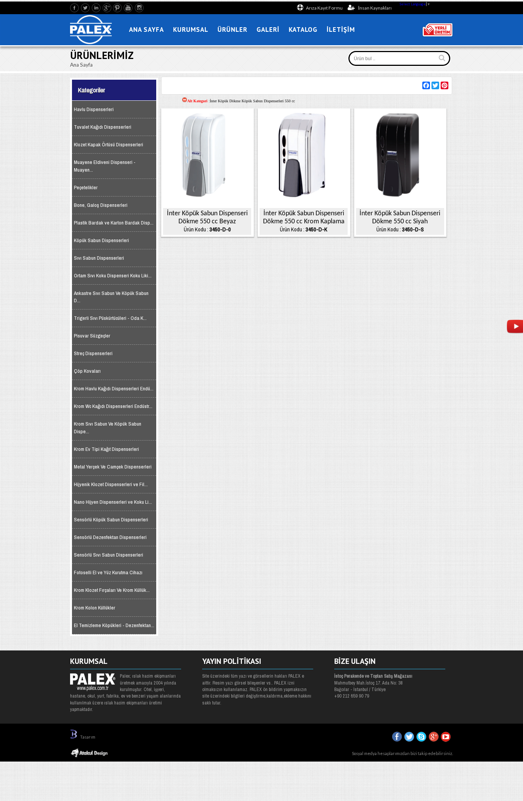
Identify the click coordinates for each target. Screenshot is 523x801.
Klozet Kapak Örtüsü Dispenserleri (108, 144)
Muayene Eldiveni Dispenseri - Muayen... (105, 165)
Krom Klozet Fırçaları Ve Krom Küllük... (112, 590)
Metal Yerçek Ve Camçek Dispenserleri (113, 467)
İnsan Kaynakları (374, 8)
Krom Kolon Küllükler (94, 608)
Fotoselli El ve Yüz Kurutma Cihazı (108, 572)
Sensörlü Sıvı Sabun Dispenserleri (108, 555)
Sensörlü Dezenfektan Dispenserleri (110, 537)
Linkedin (96, 7)
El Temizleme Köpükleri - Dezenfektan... (114, 625)
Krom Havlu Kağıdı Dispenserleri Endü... (114, 388)
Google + (107, 7)
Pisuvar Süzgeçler (92, 336)
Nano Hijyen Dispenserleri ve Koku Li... (113, 502)
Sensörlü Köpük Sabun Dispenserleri (111, 519)
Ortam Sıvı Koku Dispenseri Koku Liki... (113, 275)
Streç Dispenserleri (93, 353)
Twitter (85, 7)
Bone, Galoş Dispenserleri (100, 205)
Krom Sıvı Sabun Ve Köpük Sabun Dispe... (107, 427)
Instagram (139, 7)
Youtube (128, 7)
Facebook (75, 7)
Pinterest (118, 7)
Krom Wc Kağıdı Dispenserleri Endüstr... (113, 406)
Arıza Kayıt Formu (324, 8)
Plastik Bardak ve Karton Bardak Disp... (114, 223)
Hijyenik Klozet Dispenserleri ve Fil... (111, 484)
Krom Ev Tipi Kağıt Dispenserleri (106, 449)
